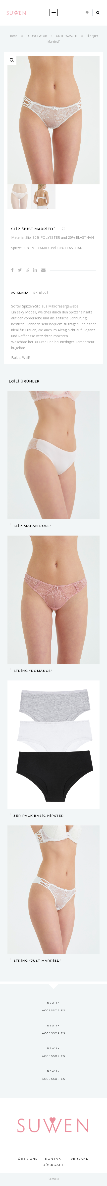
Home (13, 36)
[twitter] (20, 270)
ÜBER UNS (28, 1158)
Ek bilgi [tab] (40, 292)
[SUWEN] (16, 12)
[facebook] (12, 270)
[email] (43, 270)
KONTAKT (54, 1158)
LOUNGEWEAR (37, 36)
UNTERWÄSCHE (66, 36)
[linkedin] (35, 270)
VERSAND (80, 1158)
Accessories (53, 1010)
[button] (11, 60)
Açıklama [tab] (20, 292)
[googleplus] (27, 270)
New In (53, 1002)
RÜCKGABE (53, 1165)
